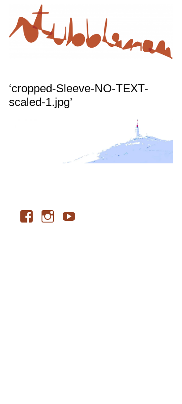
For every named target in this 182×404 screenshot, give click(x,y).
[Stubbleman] (91, 31)
